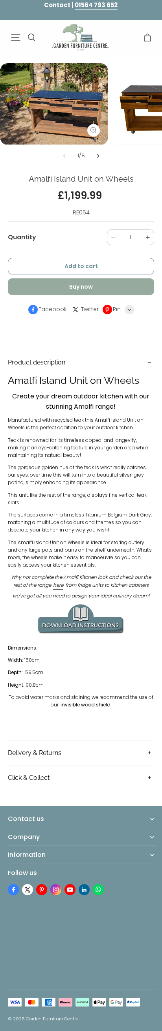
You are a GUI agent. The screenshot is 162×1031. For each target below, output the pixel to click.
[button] (16, 37)
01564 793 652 (96, 5)
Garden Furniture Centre (52, 1019)
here (58, 585)
